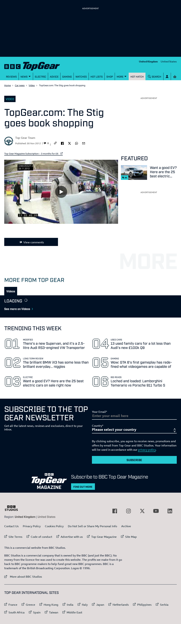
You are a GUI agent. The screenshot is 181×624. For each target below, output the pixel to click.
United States (169, 61)
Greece (30, 604)
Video (32, 85)
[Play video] (61, 192)
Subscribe (134, 460)
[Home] (32, 65)
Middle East (74, 612)
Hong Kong (51, 604)
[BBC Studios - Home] (13, 508)
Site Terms (15, 536)
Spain (36, 612)
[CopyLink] (55, 143)
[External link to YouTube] (156, 511)
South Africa (16, 612)
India (70, 604)
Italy (85, 604)
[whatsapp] (76, 143)
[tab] (10, 291)
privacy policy (147, 450)
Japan (100, 604)
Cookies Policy (54, 526)
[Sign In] (167, 76)
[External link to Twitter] (142, 511)
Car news (20, 85)
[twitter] (69, 143)
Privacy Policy (32, 526)
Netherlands (121, 604)
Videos (10, 291)
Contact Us (11, 526)
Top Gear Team (25, 137)
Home (7, 85)
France (12, 604)
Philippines (144, 604)
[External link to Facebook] (114, 511)
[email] (83, 143)
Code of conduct (41, 536)
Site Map (131, 536)
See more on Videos (17, 309)
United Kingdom (148, 61)
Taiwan (53, 612)
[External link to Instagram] (128, 511)
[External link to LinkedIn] (170, 511)
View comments (33, 242)
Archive (126, 526)
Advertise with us (72, 536)
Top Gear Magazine (104, 536)
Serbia (164, 604)
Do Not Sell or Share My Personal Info (92, 526)
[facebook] (62, 143)
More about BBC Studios (23, 576)
